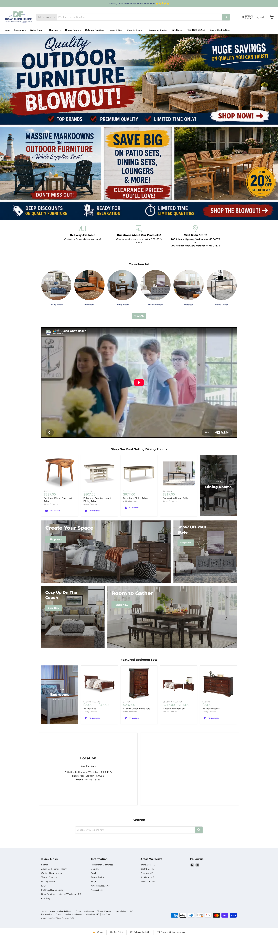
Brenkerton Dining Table (175, 498)
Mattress (19, 30)
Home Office (115, 30)
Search (44, 864)
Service (94, 873)
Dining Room (72, 30)
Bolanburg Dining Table (135, 498)
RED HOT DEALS (196, 30)
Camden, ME (146, 873)
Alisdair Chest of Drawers (136, 708)
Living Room (37, 30)
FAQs (93, 881)
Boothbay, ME (147, 868)
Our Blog (45, 898)
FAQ (43, 885)
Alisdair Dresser (211, 708)
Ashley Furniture (51, 504)
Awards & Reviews (100, 885)
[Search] (226, 17)
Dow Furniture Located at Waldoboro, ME (61, 894)
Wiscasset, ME (147, 881)
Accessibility (97, 890)
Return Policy (97, 877)
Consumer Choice (158, 30)
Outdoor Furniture (94, 30)
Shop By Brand (135, 30)
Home (7, 30)
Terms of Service (49, 877)
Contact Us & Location (52, 873)
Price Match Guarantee (102, 864)
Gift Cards (176, 30)
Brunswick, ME (147, 864)
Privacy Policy (48, 881)
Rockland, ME (147, 877)
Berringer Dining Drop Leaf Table (58, 500)
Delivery (95, 868)
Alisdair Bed (89, 708)
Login (262, 17)
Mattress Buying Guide (52, 890)
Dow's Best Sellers (220, 30)
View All (139, 316)
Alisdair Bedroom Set (174, 708)
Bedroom (54, 30)
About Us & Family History (54, 868)
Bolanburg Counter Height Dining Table (97, 500)
